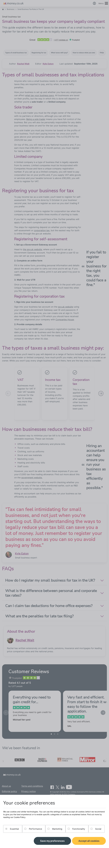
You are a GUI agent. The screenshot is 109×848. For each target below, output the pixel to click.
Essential (14, 829)
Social (98, 829)
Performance (35, 829)
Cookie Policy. (20, 817)
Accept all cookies (88, 840)
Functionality (78, 829)
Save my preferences (52, 840)
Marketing (56, 829)
